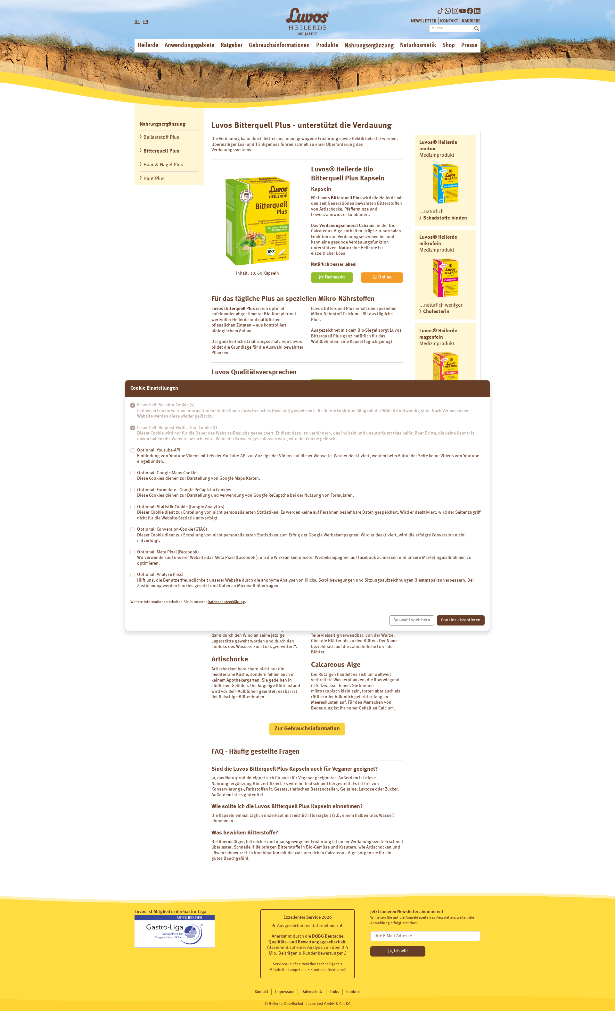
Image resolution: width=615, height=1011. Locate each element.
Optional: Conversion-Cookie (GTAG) (301, 535)
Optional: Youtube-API (308, 456)
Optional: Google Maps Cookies (198, 476)
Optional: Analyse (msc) (305, 580)
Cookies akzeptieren (460, 620)
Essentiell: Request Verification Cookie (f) (305, 433)
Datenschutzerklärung (226, 602)
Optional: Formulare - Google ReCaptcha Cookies (245, 493)
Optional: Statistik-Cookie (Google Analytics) (308, 512)
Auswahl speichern (411, 620)
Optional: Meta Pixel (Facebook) (304, 558)
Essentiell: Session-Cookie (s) (303, 410)
